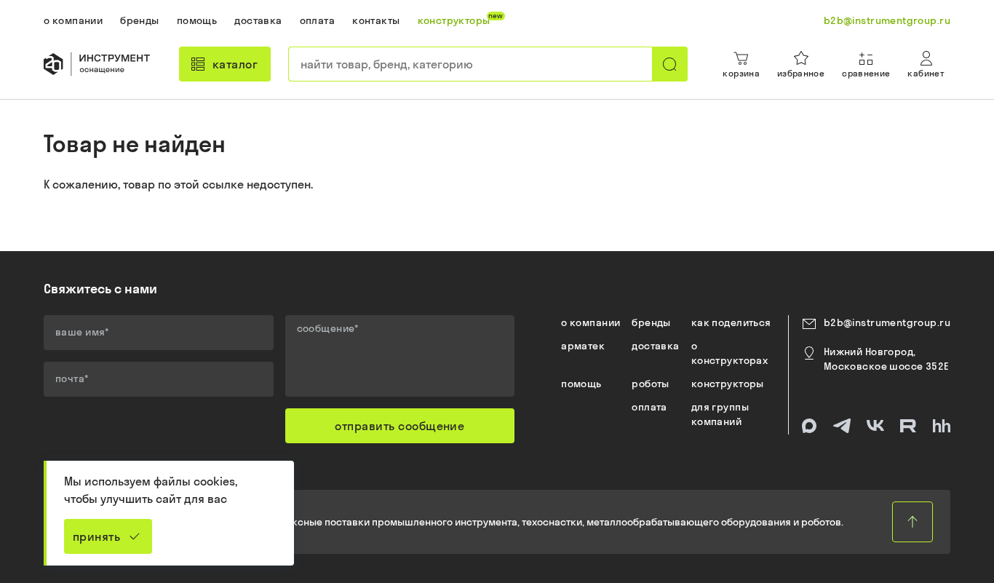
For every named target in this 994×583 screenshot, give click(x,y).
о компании (590, 322)
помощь (581, 383)
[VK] (875, 426)
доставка (655, 345)
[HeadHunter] (941, 426)
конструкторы (727, 383)
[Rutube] (908, 426)
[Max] (809, 426)
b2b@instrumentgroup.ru (887, 322)
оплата (649, 406)
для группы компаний (720, 414)
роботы (650, 383)
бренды (651, 322)
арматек (583, 345)
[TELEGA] (842, 426)
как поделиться (731, 322)
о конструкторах (729, 353)
